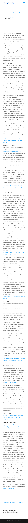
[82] (18, 263)
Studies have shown (14, 122)
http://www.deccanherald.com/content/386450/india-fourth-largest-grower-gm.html (14, 140)
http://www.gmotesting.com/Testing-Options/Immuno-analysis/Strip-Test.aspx (13, 417)
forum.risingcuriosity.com (10, 512)
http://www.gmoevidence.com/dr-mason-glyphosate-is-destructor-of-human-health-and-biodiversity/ (12, 427)
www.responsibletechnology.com (12, 151)
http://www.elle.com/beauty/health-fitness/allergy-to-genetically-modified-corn (13, 188)
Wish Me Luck (10, 17)
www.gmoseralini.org (10, 382)
